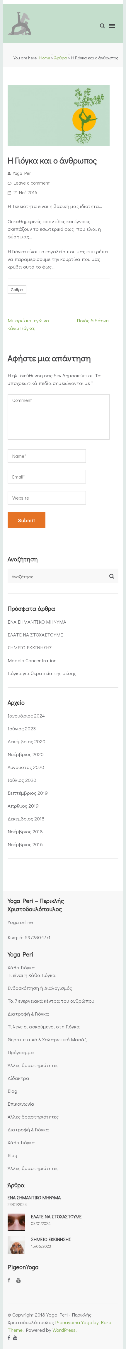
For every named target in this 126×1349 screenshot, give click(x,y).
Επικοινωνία (21, 1103)
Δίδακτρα (18, 1078)
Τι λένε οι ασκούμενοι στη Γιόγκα (44, 1026)
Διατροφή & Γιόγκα (28, 1013)
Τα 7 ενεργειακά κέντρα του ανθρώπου (51, 1000)
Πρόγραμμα (21, 1052)
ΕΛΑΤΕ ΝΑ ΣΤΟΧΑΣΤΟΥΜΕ (35, 634)
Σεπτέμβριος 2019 (28, 792)
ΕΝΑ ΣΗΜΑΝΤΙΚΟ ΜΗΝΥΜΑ (37, 621)
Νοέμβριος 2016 (25, 844)
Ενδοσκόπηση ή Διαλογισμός (40, 988)
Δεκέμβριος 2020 (26, 741)
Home (44, 58)
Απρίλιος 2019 (23, 805)
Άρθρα (60, 58)
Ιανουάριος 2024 (26, 715)
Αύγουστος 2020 (26, 767)
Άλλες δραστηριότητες (33, 1065)
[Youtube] (18, 1280)
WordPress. (64, 1329)
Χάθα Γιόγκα (21, 967)
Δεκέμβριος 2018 (26, 818)
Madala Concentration (32, 660)
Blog (12, 1091)
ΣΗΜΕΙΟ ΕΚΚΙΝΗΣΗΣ (30, 647)
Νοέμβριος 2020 (26, 754)
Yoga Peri (22, 173)
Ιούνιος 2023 (22, 728)
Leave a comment (32, 183)
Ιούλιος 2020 (22, 780)
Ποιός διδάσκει (93, 320)
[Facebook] (9, 1280)
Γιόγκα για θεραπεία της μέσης (42, 673)
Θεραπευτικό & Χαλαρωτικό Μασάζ (47, 1039)
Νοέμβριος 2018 (25, 831)
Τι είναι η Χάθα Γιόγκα (32, 975)
